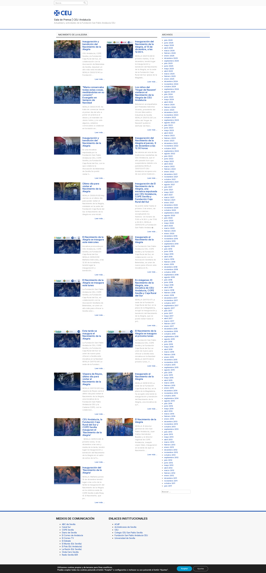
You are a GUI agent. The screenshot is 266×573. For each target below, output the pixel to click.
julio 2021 (168, 187)
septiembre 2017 (171, 305)
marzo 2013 (169, 442)
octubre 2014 (170, 396)
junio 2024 (168, 97)
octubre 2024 (170, 86)
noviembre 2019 (171, 238)
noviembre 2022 (171, 146)
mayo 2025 (169, 68)
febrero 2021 (169, 200)
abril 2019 (168, 256)
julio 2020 (168, 218)
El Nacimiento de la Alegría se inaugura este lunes (93, 283)
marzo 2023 (169, 135)
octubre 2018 (170, 272)
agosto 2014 (169, 401)
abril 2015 (168, 380)
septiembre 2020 (171, 213)
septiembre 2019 (171, 244)
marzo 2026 (169, 50)
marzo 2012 (169, 470)
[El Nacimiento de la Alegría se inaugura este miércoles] (67, 244)
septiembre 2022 (171, 151)
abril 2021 (168, 195)
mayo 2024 (169, 99)
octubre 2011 (169, 483)
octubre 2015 (170, 365)
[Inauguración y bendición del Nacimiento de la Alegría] (67, 49)
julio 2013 (168, 432)
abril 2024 (168, 102)
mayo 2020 (169, 223)
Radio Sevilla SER (70, 555)
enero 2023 (169, 140)
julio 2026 (168, 40)
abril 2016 (168, 349)
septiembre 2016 (171, 336)
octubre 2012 (170, 455)
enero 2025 (169, 79)
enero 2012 (169, 475)
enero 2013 (169, 447)
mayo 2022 (169, 161)
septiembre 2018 (171, 275)
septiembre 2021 (171, 182)
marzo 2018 (169, 290)
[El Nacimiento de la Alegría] (120, 427)
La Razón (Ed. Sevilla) (72, 549)
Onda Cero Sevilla (70, 552)
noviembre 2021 (171, 177)
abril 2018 (168, 287)
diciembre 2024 (171, 81)
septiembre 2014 (171, 398)
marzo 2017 (169, 321)
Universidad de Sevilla (125, 538)
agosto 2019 (169, 246)
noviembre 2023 (171, 115)
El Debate (66, 541)
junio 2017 (168, 313)
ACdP (117, 524)
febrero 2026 (170, 53)
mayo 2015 (168, 377)
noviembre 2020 (171, 207)
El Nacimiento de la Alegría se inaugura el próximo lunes (146, 333)
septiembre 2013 (171, 429)
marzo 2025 (169, 74)
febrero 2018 (169, 292)
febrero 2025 (170, 76)
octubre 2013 (170, 426)
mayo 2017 (168, 316)
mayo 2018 (168, 285)
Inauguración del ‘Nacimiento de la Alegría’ (92, 470)
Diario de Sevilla (69, 532)
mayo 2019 (168, 254)
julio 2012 (168, 460)
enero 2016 (169, 357)
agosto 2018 (169, 277)
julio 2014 (168, 403)
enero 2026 (169, 56)
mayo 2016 (168, 347)
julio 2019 (168, 249)
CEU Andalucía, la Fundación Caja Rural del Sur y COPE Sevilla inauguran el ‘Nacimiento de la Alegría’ (92, 427)
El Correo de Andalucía (72, 535)
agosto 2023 (169, 122)
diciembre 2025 (171, 58)
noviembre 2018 (171, 269)
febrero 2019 (169, 262)
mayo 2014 (168, 408)
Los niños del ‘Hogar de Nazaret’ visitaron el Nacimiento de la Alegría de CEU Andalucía (145, 93)
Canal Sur (66, 527)
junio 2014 (168, 406)
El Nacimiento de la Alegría (145, 420)
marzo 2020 (169, 228)
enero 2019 (169, 264)
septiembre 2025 (171, 61)
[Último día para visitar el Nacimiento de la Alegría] (67, 191)
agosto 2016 (169, 339)
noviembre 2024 (171, 84)
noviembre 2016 (171, 331)
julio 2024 (168, 94)
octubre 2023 (170, 117)
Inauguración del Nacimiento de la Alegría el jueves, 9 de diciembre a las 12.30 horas (145, 143)
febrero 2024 (170, 107)
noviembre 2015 (171, 362)
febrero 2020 (170, 231)
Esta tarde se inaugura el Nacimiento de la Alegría (91, 334)
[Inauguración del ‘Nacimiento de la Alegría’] (67, 475)
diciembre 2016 (170, 329)
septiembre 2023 (171, 120)
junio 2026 (168, 43)
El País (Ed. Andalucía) (72, 546)
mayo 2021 (168, 192)
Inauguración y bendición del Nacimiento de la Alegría (91, 45)
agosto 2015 (169, 370)
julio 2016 (168, 341)
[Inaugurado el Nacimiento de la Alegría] (120, 244)
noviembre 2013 (171, 424)
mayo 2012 (168, 465)
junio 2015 (168, 375)
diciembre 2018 (170, 267)
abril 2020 (168, 226)
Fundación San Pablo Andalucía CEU (131, 535)
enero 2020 (169, 233)
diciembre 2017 (170, 298)
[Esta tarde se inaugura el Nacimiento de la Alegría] (67, 338)
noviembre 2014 (171, 393)
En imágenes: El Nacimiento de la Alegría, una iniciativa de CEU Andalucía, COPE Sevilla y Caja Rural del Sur (145, 288)
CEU (116, 530)
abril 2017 (168, 318)
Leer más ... (100, 79)
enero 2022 (169, 171)
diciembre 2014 (170, 390)
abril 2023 (168, 133)
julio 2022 (168, 156)
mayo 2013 (168, 437)
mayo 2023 (169, 130)
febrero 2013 (169, 445)
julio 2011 (168, 486)
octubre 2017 (170, 303)
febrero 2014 (169, 416)
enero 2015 (169, 388)
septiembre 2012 (171, 457)
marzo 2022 (169, 166)
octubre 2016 (170, 334)
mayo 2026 (169, 45)
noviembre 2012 (171, 452)
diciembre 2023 (171, 112)
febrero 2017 (169, 323)
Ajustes (200, 568)
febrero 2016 (169, 354)
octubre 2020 (170, 210)
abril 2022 (168, 164)
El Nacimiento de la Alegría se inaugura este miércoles (93, 240)
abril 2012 (168, 468)
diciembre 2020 (171, 205)
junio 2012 (168, 463)
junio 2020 (168, 220)
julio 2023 (168, 125)
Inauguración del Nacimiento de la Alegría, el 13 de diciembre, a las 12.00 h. (144, 46)
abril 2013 (168, 439)
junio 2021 (168, 189)
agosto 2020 (169, 215)
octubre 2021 (170, 179)
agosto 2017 (169, 308)
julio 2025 (168, 63)
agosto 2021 (169, 184)
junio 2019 (168, 251)
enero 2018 (169, 295)
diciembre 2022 (171, 143)
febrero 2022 (170, 169)
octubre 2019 (170, 241)
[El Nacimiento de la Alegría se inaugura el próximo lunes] (120, 338)
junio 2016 (168, 344)
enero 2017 (169, 326)
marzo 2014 (169, 414)
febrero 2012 (169, 473)
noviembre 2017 (171, 300)
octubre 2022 (170, 148)
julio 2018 (168, 280)
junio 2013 (168, 434)
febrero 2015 (169, 385)
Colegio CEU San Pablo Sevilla (129, 532)
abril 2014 (168, 411)
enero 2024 (169, 110)
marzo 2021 (169, 197)
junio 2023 (168, 128)
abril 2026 (168, 48)
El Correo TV (68, 538)
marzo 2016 (169, 352)
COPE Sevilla (68, 530)
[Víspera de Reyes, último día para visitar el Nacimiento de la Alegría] (67, 381)
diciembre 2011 (170, 478)
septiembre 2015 (171, 367)
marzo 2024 (169, 104)
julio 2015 (168, 372)
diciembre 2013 (170, 421)
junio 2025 (168, 66)
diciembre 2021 (170, 174)
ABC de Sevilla (68, 524)
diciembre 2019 (170, 236)
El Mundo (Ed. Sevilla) (72, 543)
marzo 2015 (169, 383)
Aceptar (184, 568)
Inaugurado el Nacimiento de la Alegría (144, 240)
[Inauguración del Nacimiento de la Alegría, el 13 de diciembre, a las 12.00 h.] (120, 49)
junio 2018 (168, 282)
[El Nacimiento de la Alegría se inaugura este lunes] (67, 287)
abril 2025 (168, 71)
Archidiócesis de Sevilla (125, 527)
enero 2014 (169, 419)
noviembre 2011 (170, 481)
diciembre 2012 (170, 450)
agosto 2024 (169, 92)
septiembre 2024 (171, 89)
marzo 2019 (169, 259)
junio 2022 (168, 159)
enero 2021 (169, 202)
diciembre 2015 (170, 359)
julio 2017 (168, 310)
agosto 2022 (169, 153)
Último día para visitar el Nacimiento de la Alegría (91, 187)
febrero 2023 (170, 138)
